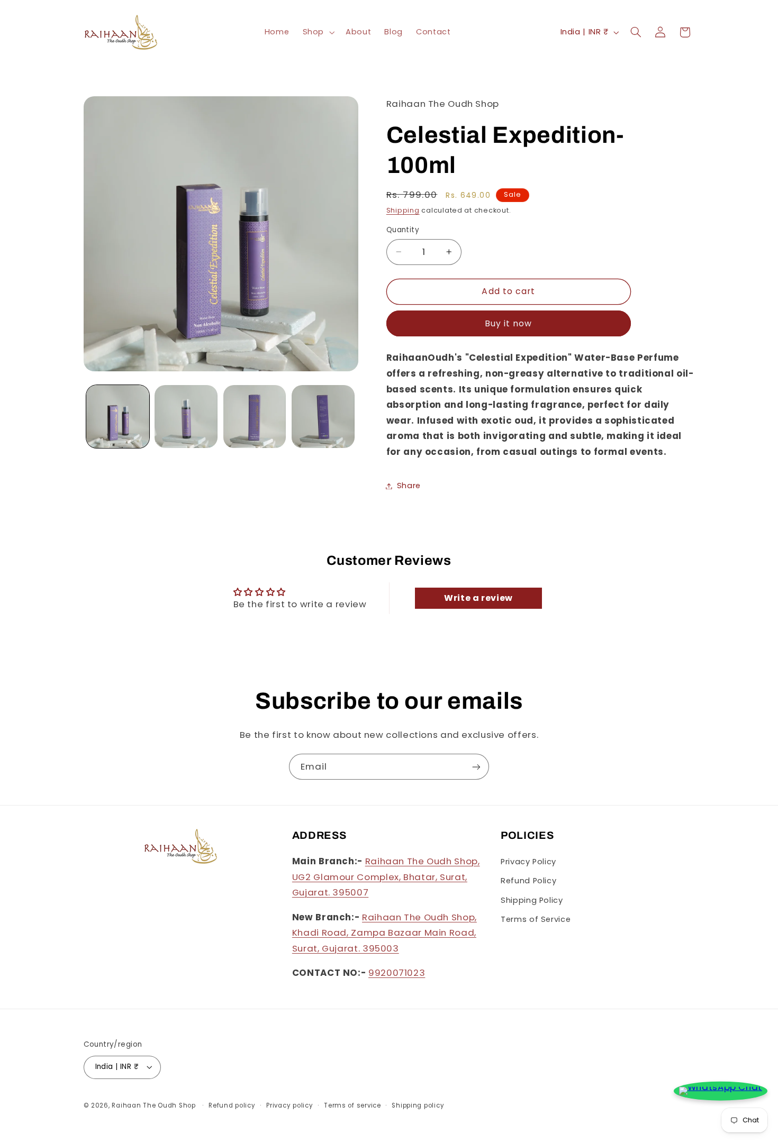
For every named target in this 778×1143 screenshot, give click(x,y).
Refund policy (232, 1105)
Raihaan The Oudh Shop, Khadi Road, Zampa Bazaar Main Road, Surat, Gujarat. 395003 (384, 933)
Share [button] (409, 485)
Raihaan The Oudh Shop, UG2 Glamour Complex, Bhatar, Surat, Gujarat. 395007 (386, 877)
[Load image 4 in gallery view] (323, 416)
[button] (317, 32)
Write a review (478, 598)
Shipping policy (418, 1105)
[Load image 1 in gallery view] (117, 416)
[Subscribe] (476, 767)
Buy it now (508, 323)
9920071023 (396, 972)
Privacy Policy (528, 861)
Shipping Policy (532, 900)
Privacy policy (289, 1105)
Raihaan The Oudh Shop (153, 1105)
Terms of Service (536, 919)
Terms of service (352, 1105)
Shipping (403, 210)
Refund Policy (528, 880)
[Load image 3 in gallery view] (254, 416)
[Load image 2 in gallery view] (186, 416)
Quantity (402, 230)
